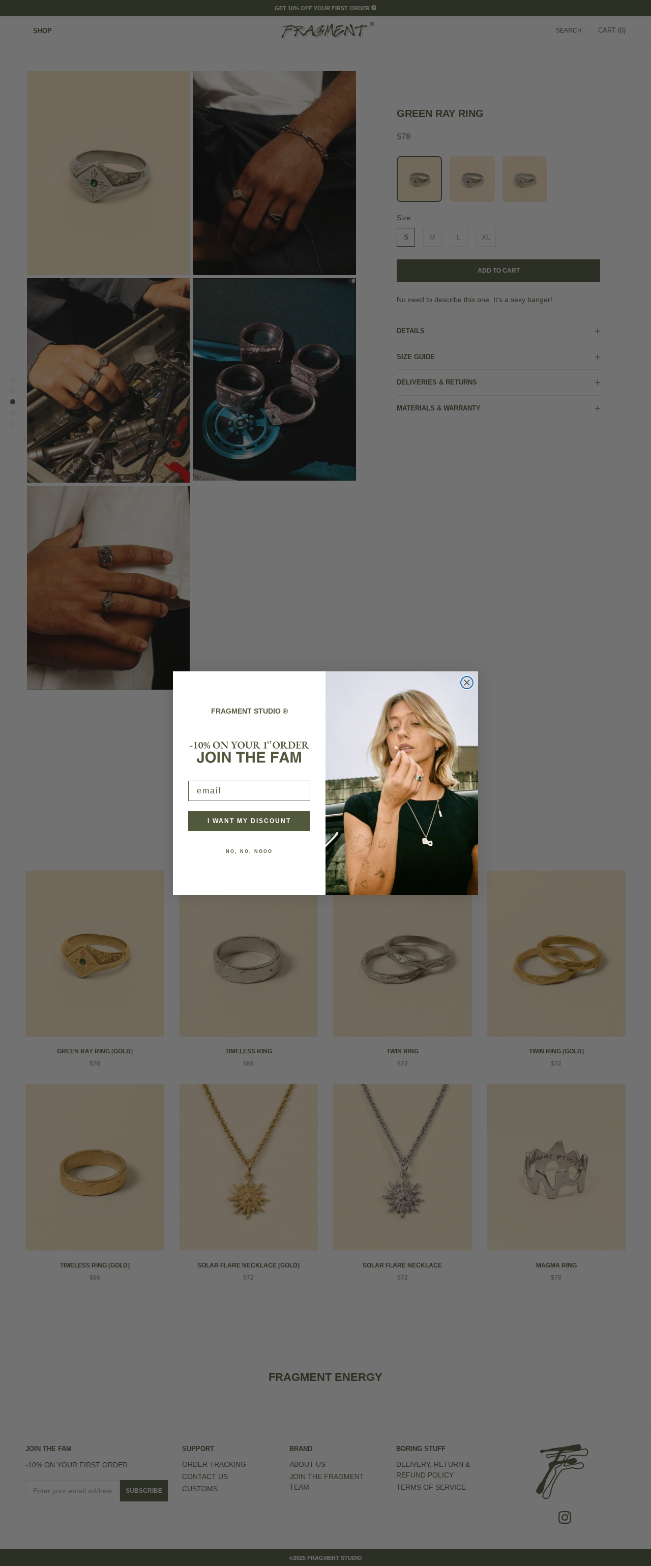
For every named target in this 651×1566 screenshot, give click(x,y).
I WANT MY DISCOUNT (249, 820)
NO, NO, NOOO (249, 851)
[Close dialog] (467, 682)
